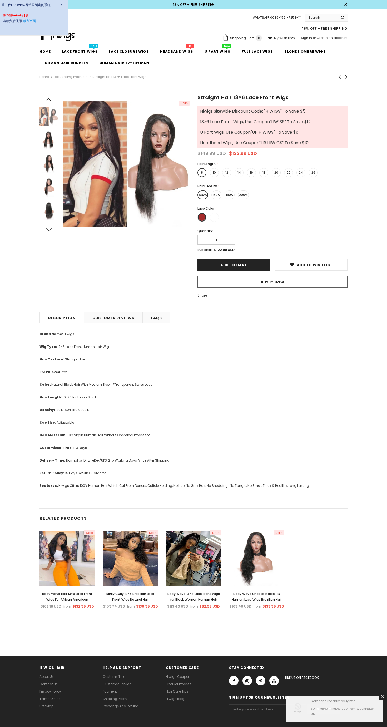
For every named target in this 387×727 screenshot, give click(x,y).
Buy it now (272, 282)
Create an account (332, 38)
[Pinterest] (260, 680)
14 (239, 172)
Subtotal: (204, 250)
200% (243, 195)
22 (288, 172)
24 (301, 172)
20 (276, 172)
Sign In (307, 38)
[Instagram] (247, 680)
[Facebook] (234, 680)
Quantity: (205, 231)
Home (44, 76)
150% (216, 195)
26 (313, 172)
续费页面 (29, 21)
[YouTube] (274, 680)
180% (230, 195)
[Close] (382, 697)
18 (263, 172)
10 (214, 172)
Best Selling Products (70, 76)
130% (203, 195)
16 (251, 172)
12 (226, 172)
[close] (345, 4)
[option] (126, 164)
